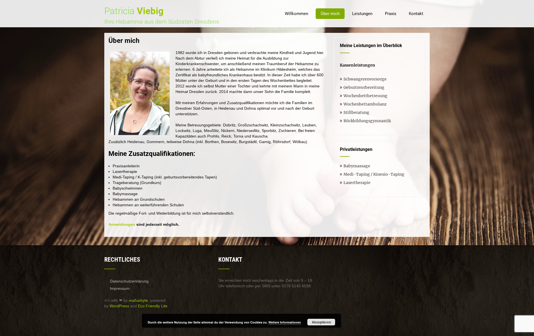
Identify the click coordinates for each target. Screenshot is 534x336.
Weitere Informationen (284, 322)
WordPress (119, 306)
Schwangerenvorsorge (365, 79)
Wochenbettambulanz (365, 104)
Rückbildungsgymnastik (367, 120)
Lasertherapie (356, 182)
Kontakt (416, 13)
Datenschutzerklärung (129, 281)
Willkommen (296, 13)
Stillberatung (356, 112)
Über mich (330, 13)
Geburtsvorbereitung (363, 87)
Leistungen (362, 13)
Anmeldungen (121, 224)
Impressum (120, 288)
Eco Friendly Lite (152, 306)
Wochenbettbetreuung (365, 95)
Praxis (390, 13)
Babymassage (356, 165)
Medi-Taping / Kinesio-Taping (373, 174)
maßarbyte (138, 300)
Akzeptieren (321, 322)
